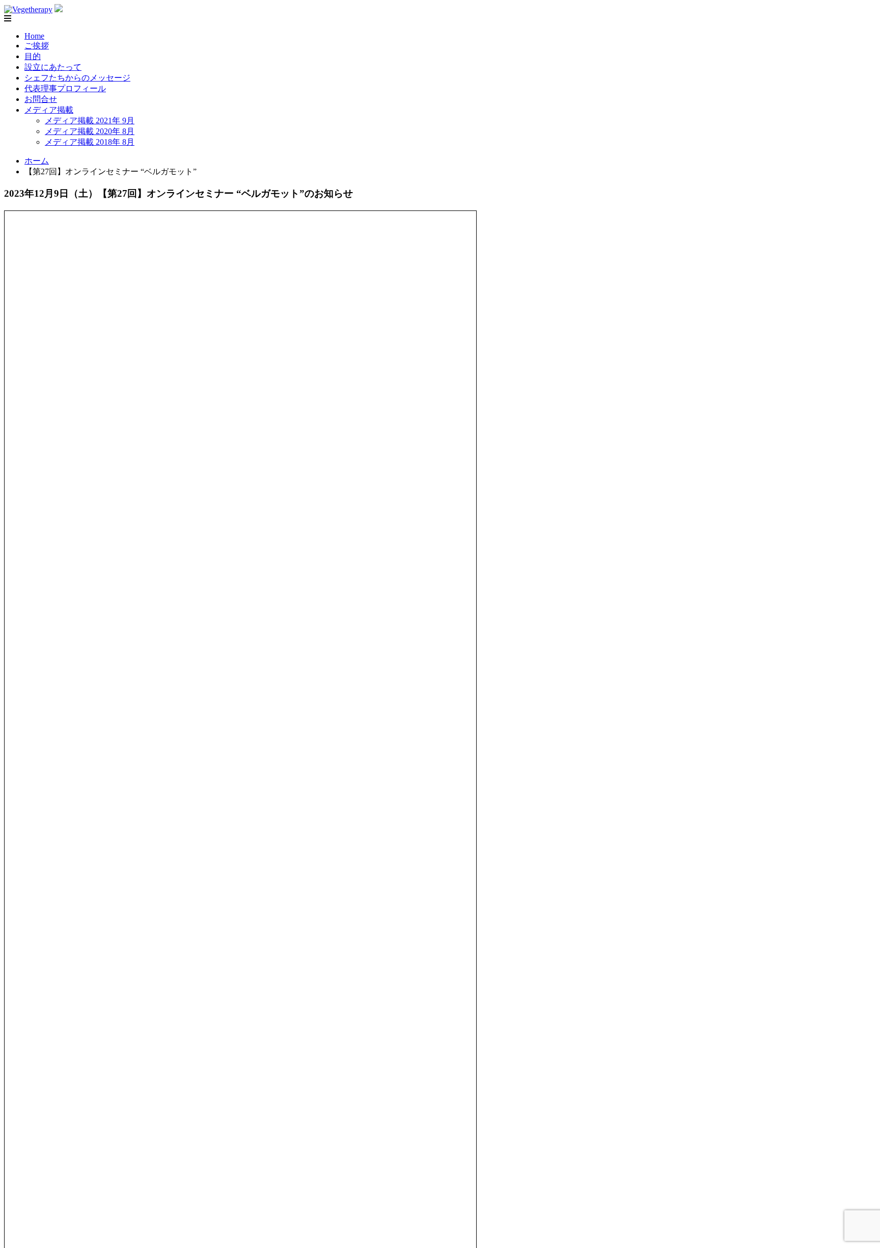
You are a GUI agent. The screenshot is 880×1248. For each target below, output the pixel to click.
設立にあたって (52, 67)
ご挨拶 (36, 45)
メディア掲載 (48, 109)
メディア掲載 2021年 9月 (89, 120)
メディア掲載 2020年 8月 (89, 131)
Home (34, 36)
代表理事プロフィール (65, 88)
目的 (32, 56)
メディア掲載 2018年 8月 (89, 142)
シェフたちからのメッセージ (77, 77)
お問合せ (40, 99)
